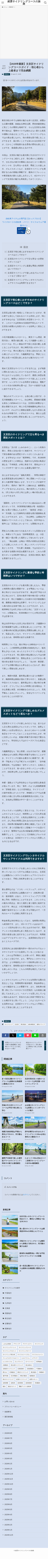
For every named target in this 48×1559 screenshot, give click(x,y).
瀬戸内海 (5, 1376)
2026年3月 (8, 1458)
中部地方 (8, 1298)
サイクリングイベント (9, 1347)
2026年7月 (8, 1438)
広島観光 (12, 1372)
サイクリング (9, 1024)
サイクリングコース (25, 1347)
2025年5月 (8, 1509)
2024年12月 (8, 1535)
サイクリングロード (25, 1351)
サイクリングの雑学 (12, 1288)
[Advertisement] (24, 33)
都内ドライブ (41, 1024)
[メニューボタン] (2, 2)
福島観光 (32, 1376)
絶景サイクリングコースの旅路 (24, 2)
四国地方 (8, 1313)
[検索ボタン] (45, 2)
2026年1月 (8, 1469)
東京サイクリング (23, 1372)
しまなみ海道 (7, 1344)
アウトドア (17, 1344)
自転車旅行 (29, 1383)
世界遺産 (39, 1361)
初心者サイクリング (17, 1365)
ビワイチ (35, 1358)
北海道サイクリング (9, 1368)
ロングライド (19, 1361)
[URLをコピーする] (42, 1035)
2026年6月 (8, 1443)
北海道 (7, 1308)
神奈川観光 (23, 1376)
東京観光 (23, 1024)
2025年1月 (8, 1530)
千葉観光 (39, 1368)
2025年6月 (8, 1504)
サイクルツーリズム (24, 1354)
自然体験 (5, 1383)
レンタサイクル (7, 1361)
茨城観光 (37, 1383)
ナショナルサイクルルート (11, 1358)
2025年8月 (8, 1494)
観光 (4, 1386)
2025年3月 (8, 1520)
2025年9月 (8, 1489)
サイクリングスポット (9, 1351)
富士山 (5, 1372)
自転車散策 (31, 1024)
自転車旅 (20, 1383)
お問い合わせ (9, 1401)
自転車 (13, 1383)
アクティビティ (27, 1344)
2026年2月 (8, 1464)
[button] (5, 1035)
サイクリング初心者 (9, 1354)
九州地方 (8, 1303)
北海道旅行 (21, 1368)
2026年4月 (8, 1453)
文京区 (17, 1024)
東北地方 (8, 1318)
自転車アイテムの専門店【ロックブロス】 (24, 218)
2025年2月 (8, 1525)
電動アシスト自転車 (25, 1386)
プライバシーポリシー (12, 1407)
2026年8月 (8, 1433)
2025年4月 (8, 1515)
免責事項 (7, 1412)
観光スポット (12, 1386)
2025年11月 (8, 1479)
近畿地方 (8, 1323)
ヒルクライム (26, 1358)
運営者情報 (8, 1417)
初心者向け (29, 1365)
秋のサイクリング (8, 1379)
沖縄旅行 (41, 1372)
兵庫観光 (5, 1365)
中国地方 (8, 1293)
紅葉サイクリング (21, 1379)
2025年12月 (8, 1474)
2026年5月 (8, 1448)
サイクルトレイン (37, 1354)
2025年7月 (8, 1499)
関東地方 (6, 74)
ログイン (26, 1194)
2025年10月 (8, 1484)
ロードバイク (30, 1361)
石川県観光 (14, 1376)
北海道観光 (30, 1368)
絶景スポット (34, 1379)
